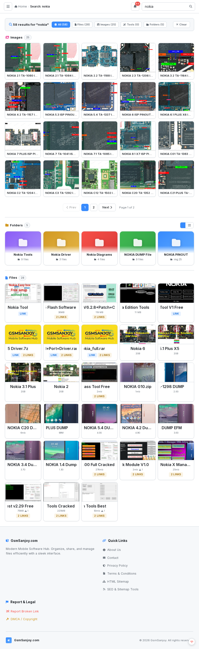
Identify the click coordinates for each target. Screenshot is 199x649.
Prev (72, 207)
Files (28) (83, 24)
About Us (114, 550)
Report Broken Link (25, 611)
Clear (183, 24)
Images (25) (108, 24)
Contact (112, 558)
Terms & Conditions (121, 573)
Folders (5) (157, 24)
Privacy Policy (117, 565)
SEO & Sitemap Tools (123, 589)
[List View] (189, 225)
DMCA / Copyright (24, 619)
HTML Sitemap (118, 581)
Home (22, 6)
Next (105, 207)
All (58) (62, 24)
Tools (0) (133, 24)
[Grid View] (182, 225)
